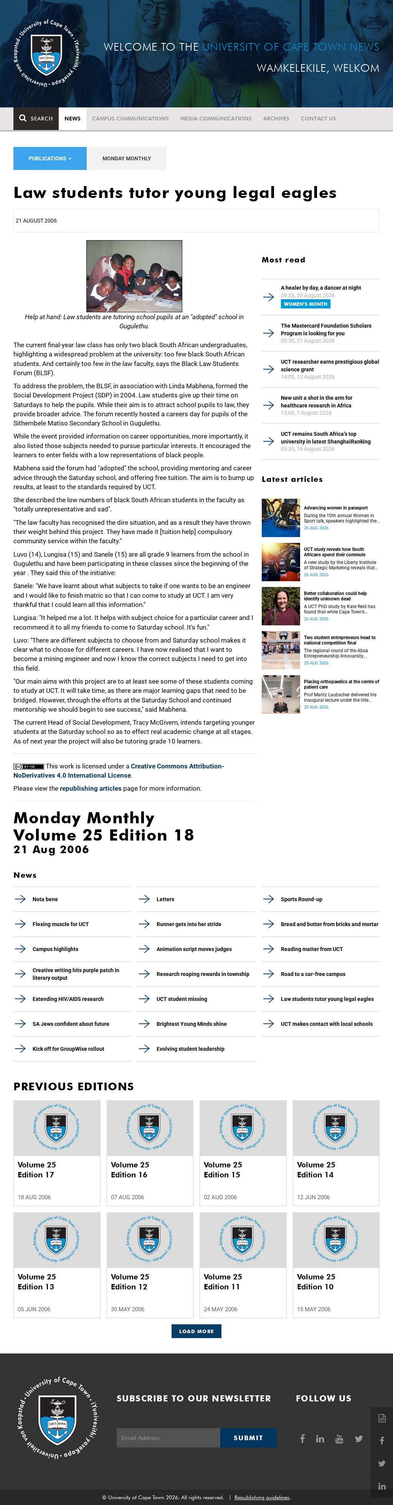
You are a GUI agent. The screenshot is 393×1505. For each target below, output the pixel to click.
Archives (276, 118)
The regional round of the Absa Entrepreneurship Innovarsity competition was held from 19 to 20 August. (338, 653)
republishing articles (91, 788)
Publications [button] (48, 158)
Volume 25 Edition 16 (130, 1169)
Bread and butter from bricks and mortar (329, 924)
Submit (248, 1438)
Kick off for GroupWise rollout (68, 1049)
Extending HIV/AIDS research (68, 999)
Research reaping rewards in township (203, 974)
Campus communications (130, 118)
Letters (165, 899)
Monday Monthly (126, 158)
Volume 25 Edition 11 (223, 1281)
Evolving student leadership (191, 1049)
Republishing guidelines (261, 1497)
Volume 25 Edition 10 (316, 1281)
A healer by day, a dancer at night (321, 288)
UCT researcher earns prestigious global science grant (330, 366)
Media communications (216, 118)
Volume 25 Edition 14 (316, 1169)
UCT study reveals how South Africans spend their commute (334, 552)
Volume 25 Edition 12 (130, 1281)
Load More (196, 1331)
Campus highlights (55, 949)
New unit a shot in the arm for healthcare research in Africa (316, 402)
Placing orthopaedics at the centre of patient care (341, 684)
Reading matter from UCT (312, 949)
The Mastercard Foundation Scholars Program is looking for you (326, 329)
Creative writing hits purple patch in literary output (76, 974)
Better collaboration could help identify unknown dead (335, 596)
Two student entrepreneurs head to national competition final (340, 640)
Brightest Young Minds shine (192, 1024)
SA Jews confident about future (71, 1024)
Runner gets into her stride (189, 924)
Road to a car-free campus (313, 974)
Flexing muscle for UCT (61, 924)
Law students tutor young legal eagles (327, 999)
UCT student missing (182, 999)
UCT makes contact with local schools (327, 1024)
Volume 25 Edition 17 (37, 1169)
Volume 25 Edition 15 (223, 1169)
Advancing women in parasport (336, 508)
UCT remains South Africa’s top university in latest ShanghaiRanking (326, 438)
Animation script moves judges (194, 949)
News (72, 118)
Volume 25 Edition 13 (37, 1281)
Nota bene (45, 899)
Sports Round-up (301, 899)
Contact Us (318, 118)
